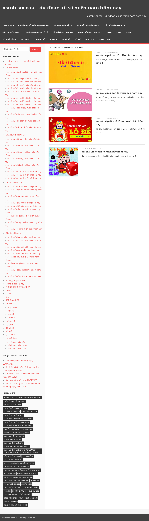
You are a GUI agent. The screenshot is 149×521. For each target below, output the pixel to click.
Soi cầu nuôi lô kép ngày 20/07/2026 (21, 380)
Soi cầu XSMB (26, 484)
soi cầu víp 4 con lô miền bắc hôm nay (119, 93)
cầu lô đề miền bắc (11, 429)
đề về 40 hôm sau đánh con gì (15, 505)
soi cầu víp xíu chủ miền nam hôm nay (24, 276)
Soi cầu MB (34, 480)
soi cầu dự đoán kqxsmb (27, 474)
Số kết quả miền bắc (16, 342)
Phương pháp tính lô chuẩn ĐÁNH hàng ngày (22, 470)
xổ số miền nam (31, 498)
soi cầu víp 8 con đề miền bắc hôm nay (24, 88)
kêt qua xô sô (28, 456)
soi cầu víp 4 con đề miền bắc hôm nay (24, 81)
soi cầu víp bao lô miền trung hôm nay (24, 186)
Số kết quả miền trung (17, 345)
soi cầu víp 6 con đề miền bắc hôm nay (24, 85)
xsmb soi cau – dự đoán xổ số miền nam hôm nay (62, 7)
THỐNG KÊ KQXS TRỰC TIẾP (90, 32)
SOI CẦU (53, 39)
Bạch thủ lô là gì (10, 398)
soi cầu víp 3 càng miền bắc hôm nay (23, 78)
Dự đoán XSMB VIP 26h (12, 439)
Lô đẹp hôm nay (10, 467)
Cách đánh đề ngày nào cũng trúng (18, 426)
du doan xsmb (26, 429)
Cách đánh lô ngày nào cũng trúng (18, 419)
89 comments (112, 52)
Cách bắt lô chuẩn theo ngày (15, 408)
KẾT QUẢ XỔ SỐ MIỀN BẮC (13, 460)
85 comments (98, 148)
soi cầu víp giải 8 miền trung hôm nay (23, 202)
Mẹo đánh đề (23, 467)
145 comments (113, 90)
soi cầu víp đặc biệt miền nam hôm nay (24, 247)
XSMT (128, 32)
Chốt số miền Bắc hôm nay (14, 401)
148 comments (113, 118)
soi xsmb (7, 491)
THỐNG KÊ (40, 39)
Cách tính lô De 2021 (29, 412)
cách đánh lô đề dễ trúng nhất (16, 422)
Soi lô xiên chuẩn (31, 487)
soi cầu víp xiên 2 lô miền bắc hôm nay (24, 171)
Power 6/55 (12, 317)
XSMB (109, 32)
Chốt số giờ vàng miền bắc (30, 398)
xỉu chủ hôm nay (10, 494)
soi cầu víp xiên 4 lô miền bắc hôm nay (24, 178)
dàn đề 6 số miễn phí (12, 433)
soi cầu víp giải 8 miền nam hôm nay (23, 250)
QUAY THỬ (90, 39)
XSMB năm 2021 (34, 491)
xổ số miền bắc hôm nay (13, 498)
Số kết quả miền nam (16, 348)
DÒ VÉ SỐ (66, 39)
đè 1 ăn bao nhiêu (11, 501)
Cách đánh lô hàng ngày (14, 415)
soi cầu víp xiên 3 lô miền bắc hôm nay (24, 175)
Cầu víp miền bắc (62, 25)
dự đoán (25, 433)
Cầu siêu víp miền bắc (87, 25)
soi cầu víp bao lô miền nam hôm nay (23, 237)
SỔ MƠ (78, 39)
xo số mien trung (19, 491)
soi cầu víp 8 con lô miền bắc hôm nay (105, 151)
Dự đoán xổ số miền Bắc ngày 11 (16, 446)
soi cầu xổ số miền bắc (13, 487)
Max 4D (10, 314)
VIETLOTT (25, 39)
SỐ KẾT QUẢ (104, 39)
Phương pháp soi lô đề (37, 32)
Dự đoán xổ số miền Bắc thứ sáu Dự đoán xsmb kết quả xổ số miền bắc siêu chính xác (21, 451)
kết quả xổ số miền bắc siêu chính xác (19, 463)
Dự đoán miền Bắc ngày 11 (14, 436)
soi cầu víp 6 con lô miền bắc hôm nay (119, 55)
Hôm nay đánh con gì (12, 456)
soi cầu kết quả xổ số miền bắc (16, 480)
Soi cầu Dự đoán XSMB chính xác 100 (18, 477)
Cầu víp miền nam (10, 32)
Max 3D (10, 311)
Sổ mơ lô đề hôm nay (63, 32)
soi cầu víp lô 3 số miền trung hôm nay (24, 206)
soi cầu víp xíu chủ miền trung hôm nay (24, 229)
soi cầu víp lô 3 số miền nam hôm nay (23, 253)
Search (35, 49)
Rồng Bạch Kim (10, 474)
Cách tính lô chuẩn (12, 412)
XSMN (118, 32)
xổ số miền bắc (25, 494)
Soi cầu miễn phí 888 (12, 484)
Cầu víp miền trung (114, 25)
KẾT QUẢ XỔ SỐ (9, 39)
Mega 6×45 (12, 307)
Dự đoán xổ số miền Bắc (13, 443)
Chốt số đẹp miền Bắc (12, 405)
